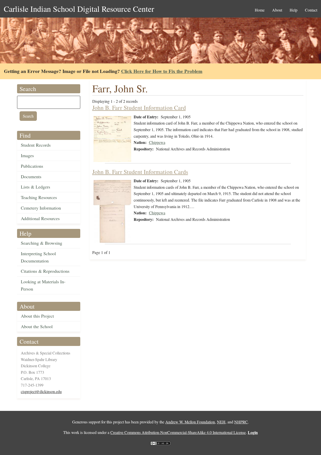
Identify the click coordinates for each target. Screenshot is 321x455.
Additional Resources (40, 218)
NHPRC (241, 421)
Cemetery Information (41, 208)
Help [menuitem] (293, 10)
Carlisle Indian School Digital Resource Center (79, 8)
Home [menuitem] (260, 10)
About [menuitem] (277, 10)
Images (27, 155)
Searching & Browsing (41, 243)
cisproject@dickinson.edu (41, 391)
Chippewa (157, 142)
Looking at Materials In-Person (43, 285)
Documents (31, 176)
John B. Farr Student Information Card (139, 108)
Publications (32, 166)
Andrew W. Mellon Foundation (190, 421)
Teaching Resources (39, 197)
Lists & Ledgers (35, 187)
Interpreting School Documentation (38, 257)
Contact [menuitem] (311, 10)
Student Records (36, 145)
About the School (37, 326)
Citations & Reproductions (45, 271)
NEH (221, 421)
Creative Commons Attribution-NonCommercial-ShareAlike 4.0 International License (178, 432)
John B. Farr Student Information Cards (140, 172)
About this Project (37, 316)
